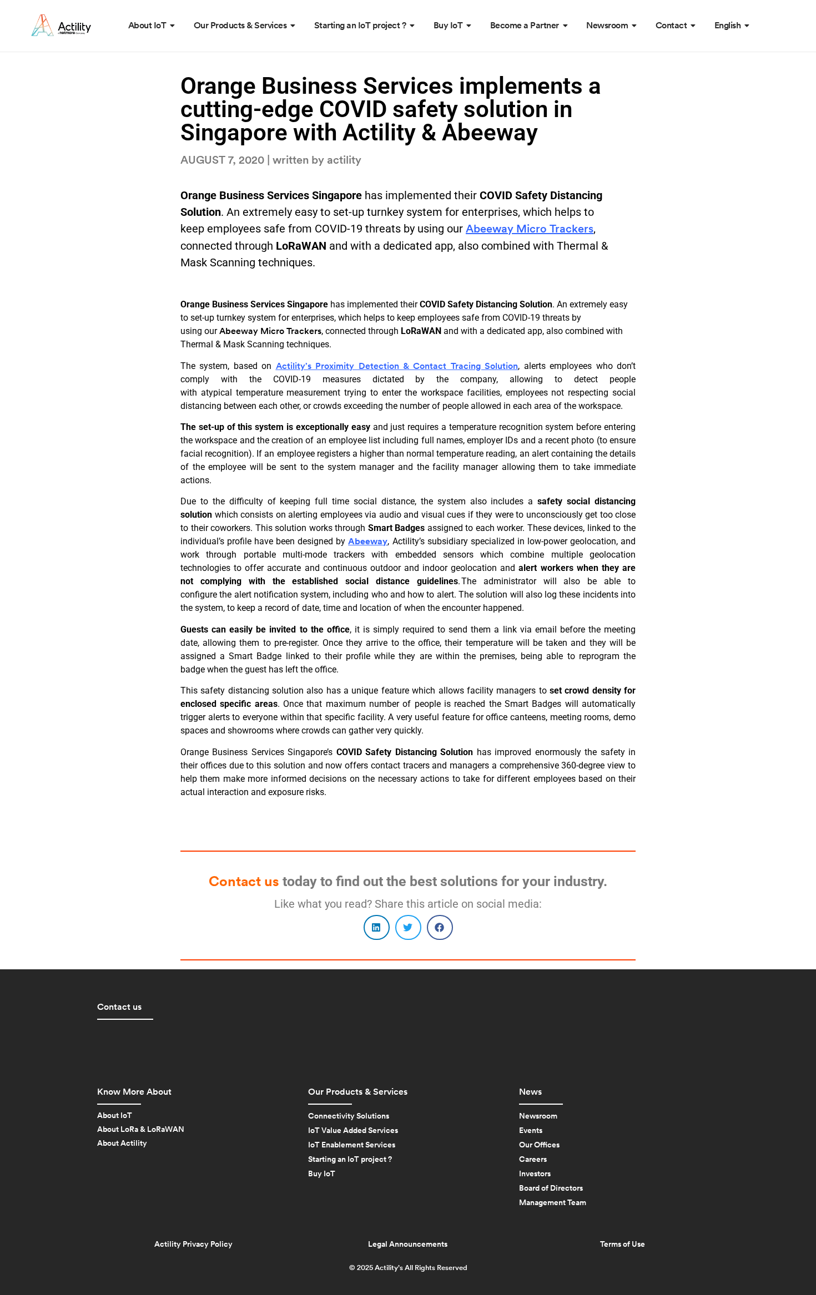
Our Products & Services (357, 1091)
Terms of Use (622, 1244)
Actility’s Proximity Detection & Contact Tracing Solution (397, 366)
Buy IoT (321, 1174)
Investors (535, 1174)
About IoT (114, 1116)
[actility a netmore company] (61, 25)
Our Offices (539, 1145)
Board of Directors (551, 1188)
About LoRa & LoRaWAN (140, 1130)
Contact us (119, 1007)
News (530, 1091)
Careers (533, 1160)
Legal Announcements (407, 1244)
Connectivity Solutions (348, 1116)
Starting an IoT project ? (350, 1160)
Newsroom (538, 1116)
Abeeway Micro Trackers (529, 229)
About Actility (122, 1143)
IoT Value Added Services (353, 1131)
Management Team (552, 1203)
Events (530, 1131)
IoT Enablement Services (351, 1145)
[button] (377, 927)
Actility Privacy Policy (193, 1244)
